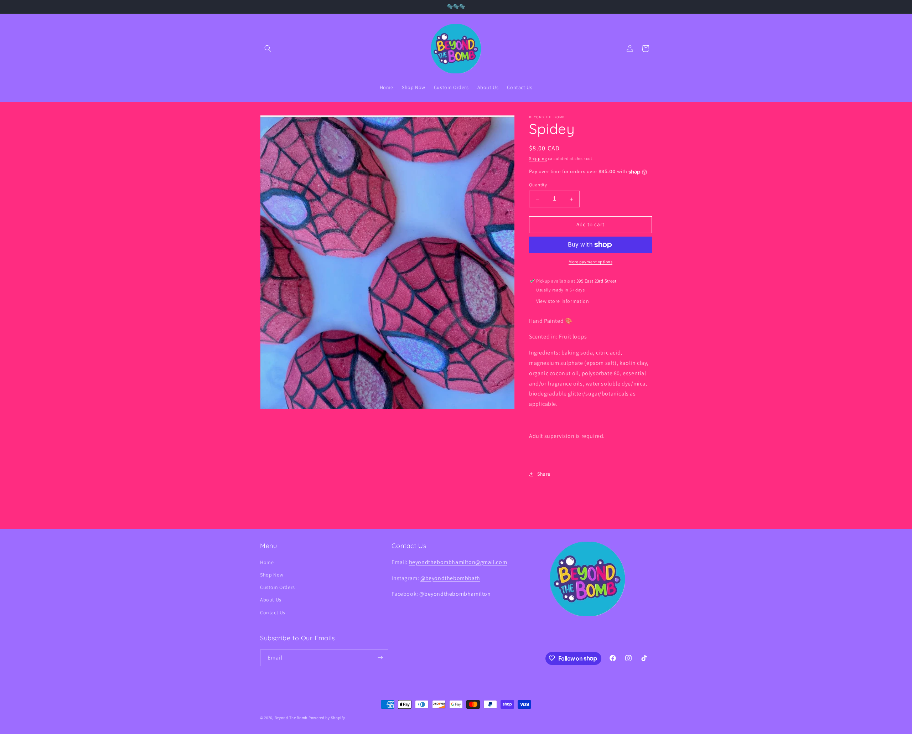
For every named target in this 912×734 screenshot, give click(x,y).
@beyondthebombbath (450, 577)
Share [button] (543, 474)
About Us (270, 599)
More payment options (590, 261)
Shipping (538, 158)
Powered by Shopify (327, 717)
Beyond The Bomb (291, 717)
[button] (268, 48)
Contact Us (272, 612)
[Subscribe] (380, 657)
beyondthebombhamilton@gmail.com (458, 561)
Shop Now (272, 574)
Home (267, 562)
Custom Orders (277, 587)
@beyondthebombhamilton (455, 594)
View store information (562, 301)
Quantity (538, 185)
